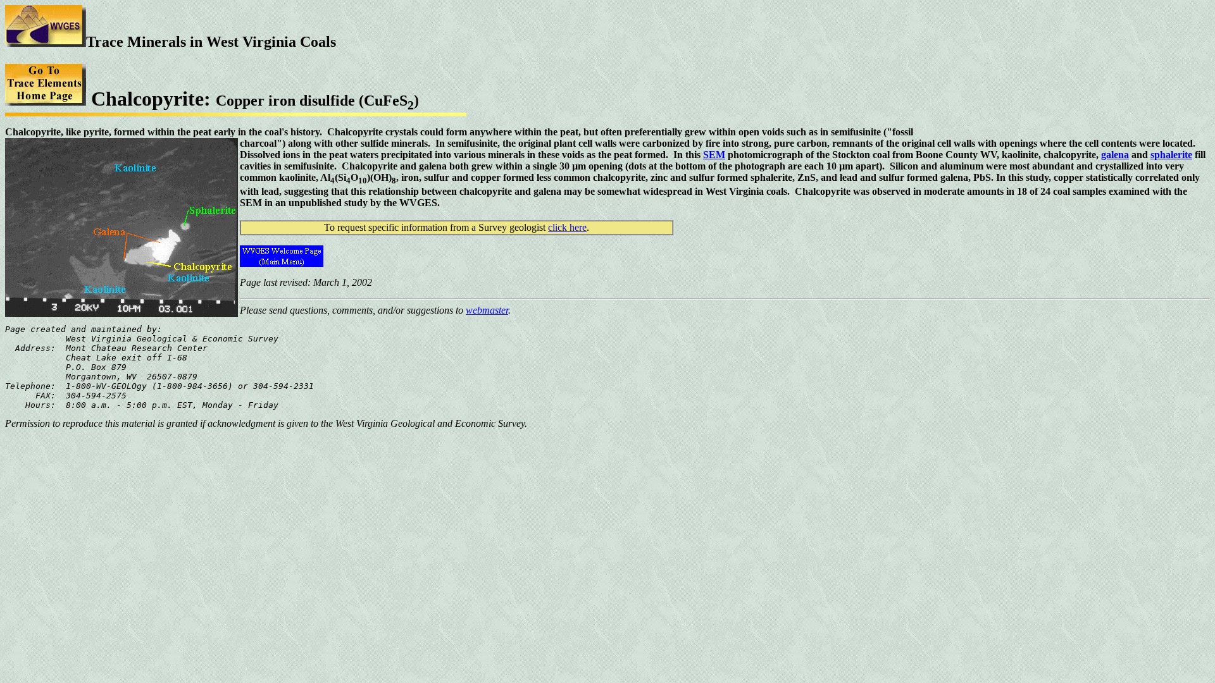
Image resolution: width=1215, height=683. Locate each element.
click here (567, 227)
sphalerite (1171, 154)
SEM (714, 154)
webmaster (487, 310)
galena (1115, 154)
